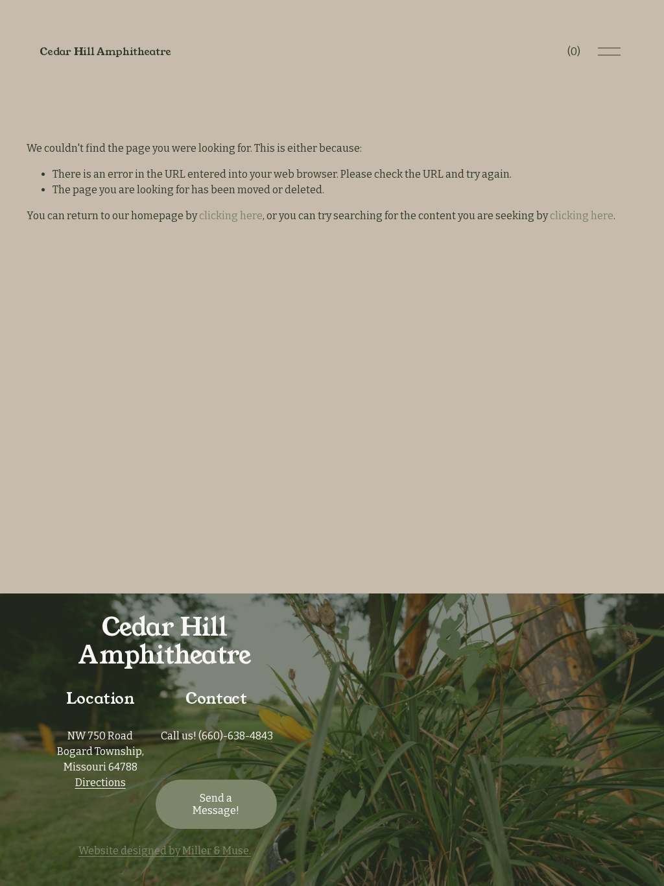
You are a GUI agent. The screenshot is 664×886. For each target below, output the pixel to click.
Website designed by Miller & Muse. (164, 850)
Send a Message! (216, 804)
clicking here (231, 216)
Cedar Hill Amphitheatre (105, 51)
